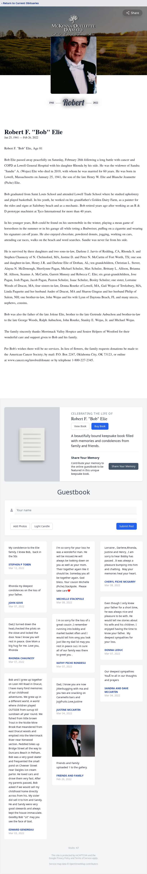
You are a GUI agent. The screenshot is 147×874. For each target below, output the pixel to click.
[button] (73, 741)
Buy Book (99, 426)
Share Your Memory (123, 466)
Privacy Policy (63, 858)
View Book (80, 426)
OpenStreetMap (77, 863)
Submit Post (126, 526)
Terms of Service (83, 858)
